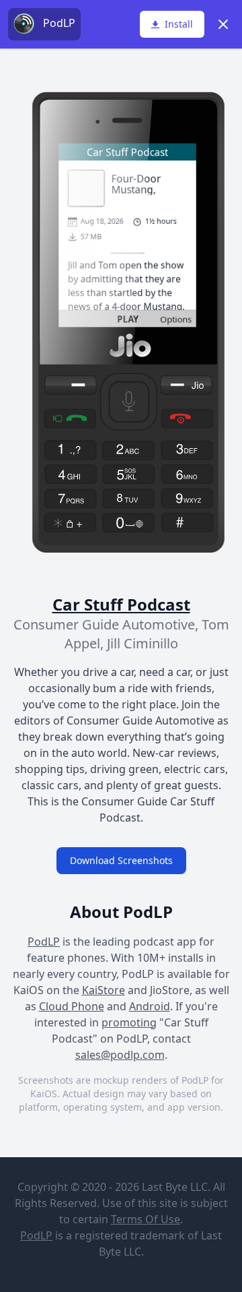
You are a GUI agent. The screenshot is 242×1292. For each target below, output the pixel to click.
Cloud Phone (71, 1006)
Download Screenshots (121, 860)
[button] (172, 24)
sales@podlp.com (120, 1054)
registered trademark (130, 1235)
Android (149, 1006)
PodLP (44, 941)
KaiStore (103, 990)
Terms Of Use (145, 1219)
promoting (129, 1022)
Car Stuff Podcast (121, 604)
